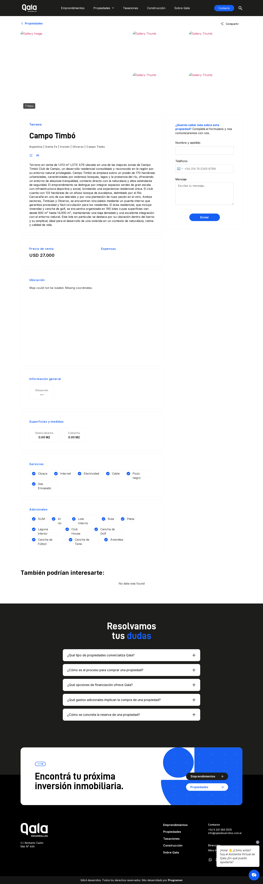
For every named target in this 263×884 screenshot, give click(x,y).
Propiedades (101, 8)
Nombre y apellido (187, 142)
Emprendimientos (72, 8)
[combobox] (180, 169)
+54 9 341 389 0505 (220, 829)
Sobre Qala (182, 8)
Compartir (232, 23)
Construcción (156, 8)
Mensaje (181, 179)
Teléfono (181, 161)
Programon (175, 880)
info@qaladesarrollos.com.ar (225, 833)
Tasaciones (130, 8)
